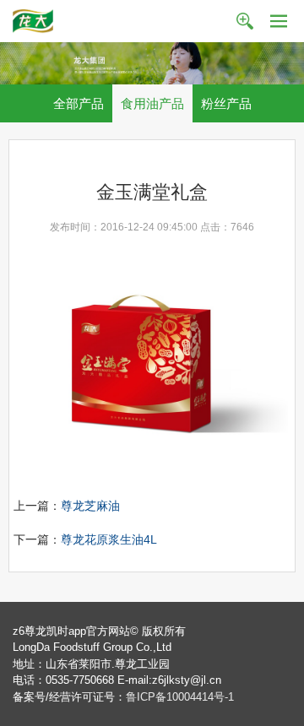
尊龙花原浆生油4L (109, 539)
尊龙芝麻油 (90, 505)
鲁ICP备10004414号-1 (180, 697)
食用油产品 (152, 103)
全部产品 (78, 103)
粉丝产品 (226, 103)
